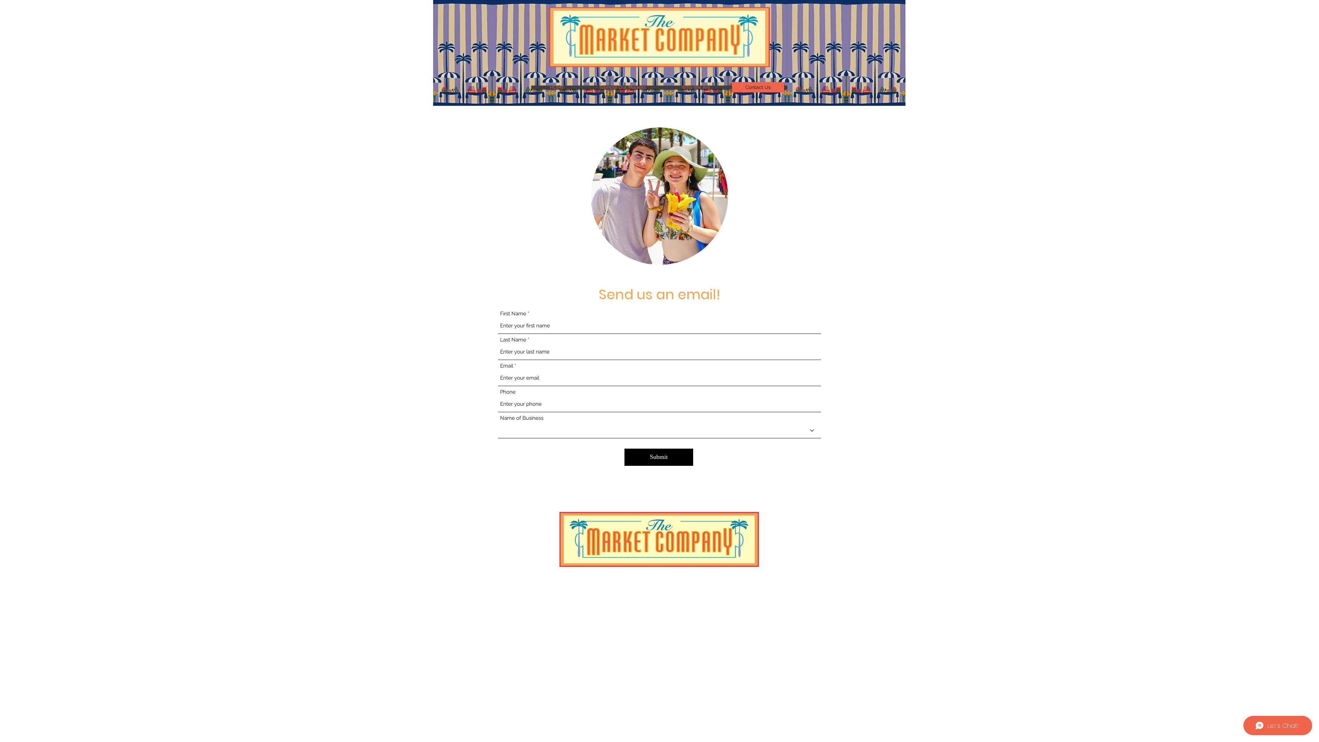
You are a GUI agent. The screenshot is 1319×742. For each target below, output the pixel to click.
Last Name (513, 339)
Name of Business (521, 418)
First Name (513, 313)
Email (506, 366)
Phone (508, 392)
